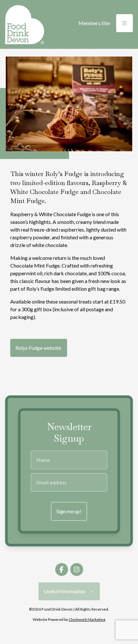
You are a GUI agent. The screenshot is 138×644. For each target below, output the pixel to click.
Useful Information (66, 591)
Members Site (94, 23)
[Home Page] (24, 25)
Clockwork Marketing (87, 619)
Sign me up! (69, 511)
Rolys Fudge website (38, 348)
